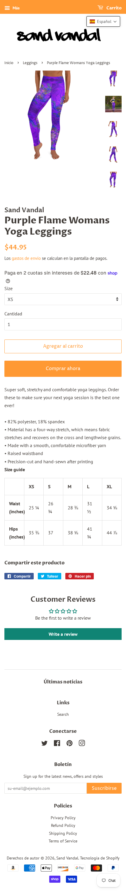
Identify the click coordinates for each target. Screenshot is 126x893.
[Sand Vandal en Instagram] (82, 744)
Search (63, 714)
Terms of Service (63, 841)
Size (8, 288)
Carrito (113, 8)
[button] (103, 21)
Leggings (30, 63)
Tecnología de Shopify (100, 858)
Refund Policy (63, 825)
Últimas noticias (63, 682)
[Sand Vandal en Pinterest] (69, 744)
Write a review (63, 634)
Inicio (8, 63)
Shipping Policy (63, 833)
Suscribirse (104, 788)
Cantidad (13, 314)
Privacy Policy (63, 817)
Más (15, 8)
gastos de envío (26, 258)
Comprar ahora (63, 368)
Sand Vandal (67, 858)
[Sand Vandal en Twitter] (44, 744)
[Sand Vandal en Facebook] (57, 744)
